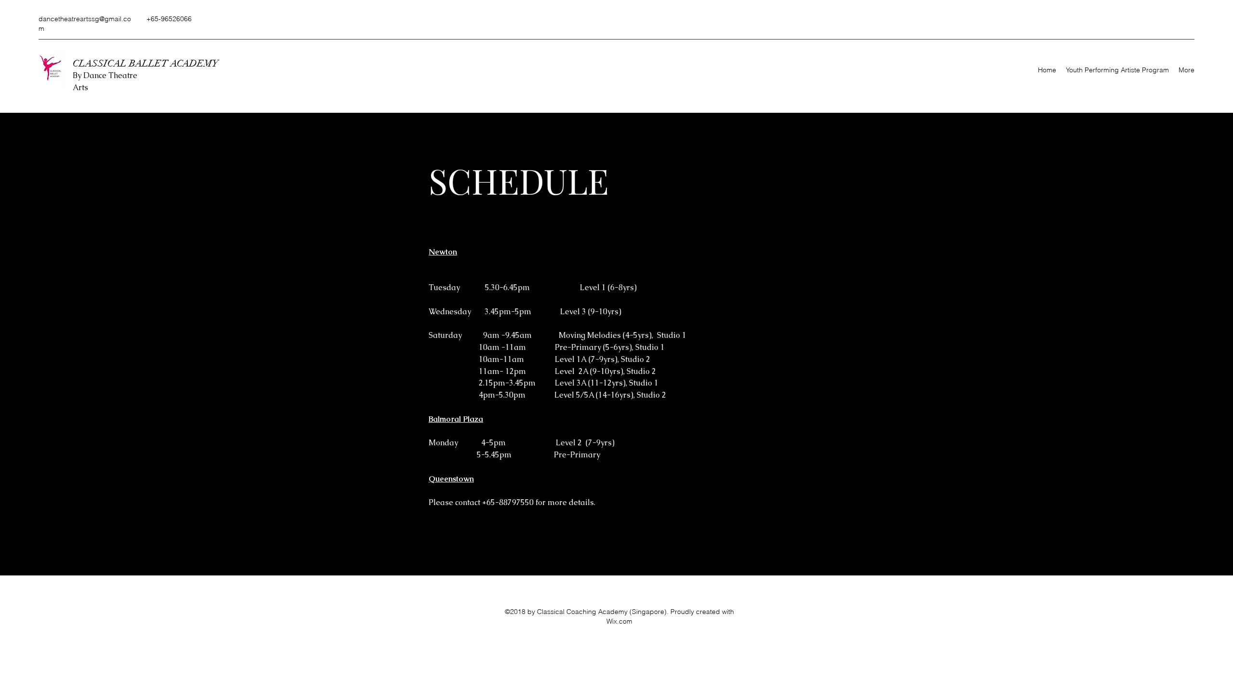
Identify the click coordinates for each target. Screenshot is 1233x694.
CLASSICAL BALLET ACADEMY (147, 63)
